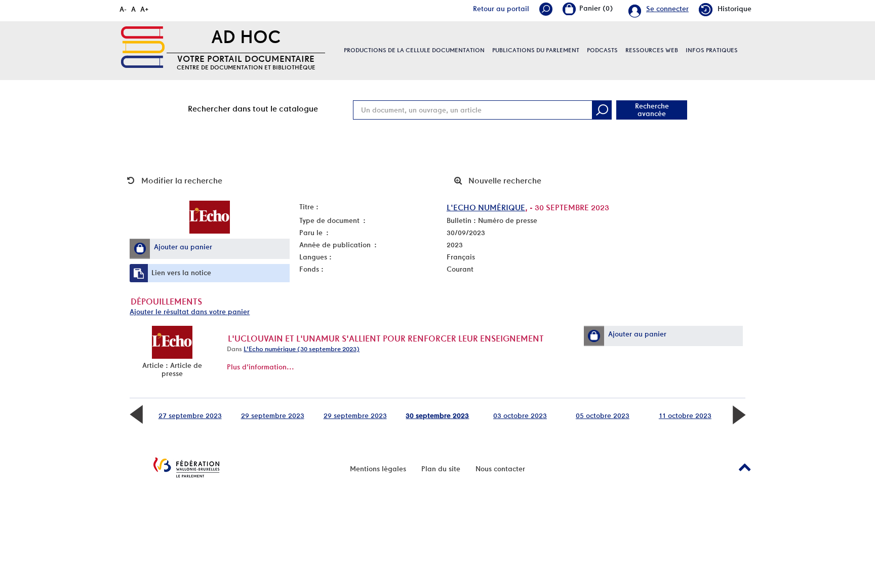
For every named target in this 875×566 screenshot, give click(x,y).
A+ (144, 9)
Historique (734, 9)
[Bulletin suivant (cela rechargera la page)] (738, 413)
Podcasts (602, 50)
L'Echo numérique (486, 207)
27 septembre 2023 (190, 415)
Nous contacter (500, 469)
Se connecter (667, 9)
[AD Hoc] (143, 47)
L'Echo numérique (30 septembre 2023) (302, 349)
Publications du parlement (535, 50)
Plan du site (440, 469)
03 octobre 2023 (520, 415)
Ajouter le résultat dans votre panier (190, 312)
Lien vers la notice (181, 273)
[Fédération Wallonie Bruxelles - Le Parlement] (186, 467)
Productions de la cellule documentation (414, 50)
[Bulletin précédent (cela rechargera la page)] (136, 413)
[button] (140, 248)
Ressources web (651, 50)
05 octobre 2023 (602, 415)
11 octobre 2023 (685, 415)
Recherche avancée (652, 110)
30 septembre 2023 (437, 415)
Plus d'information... (260, 367)
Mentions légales (378, 469)
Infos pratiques (712, 50)
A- (123, 9)
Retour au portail (501, 9)
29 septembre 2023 (272, 415)
